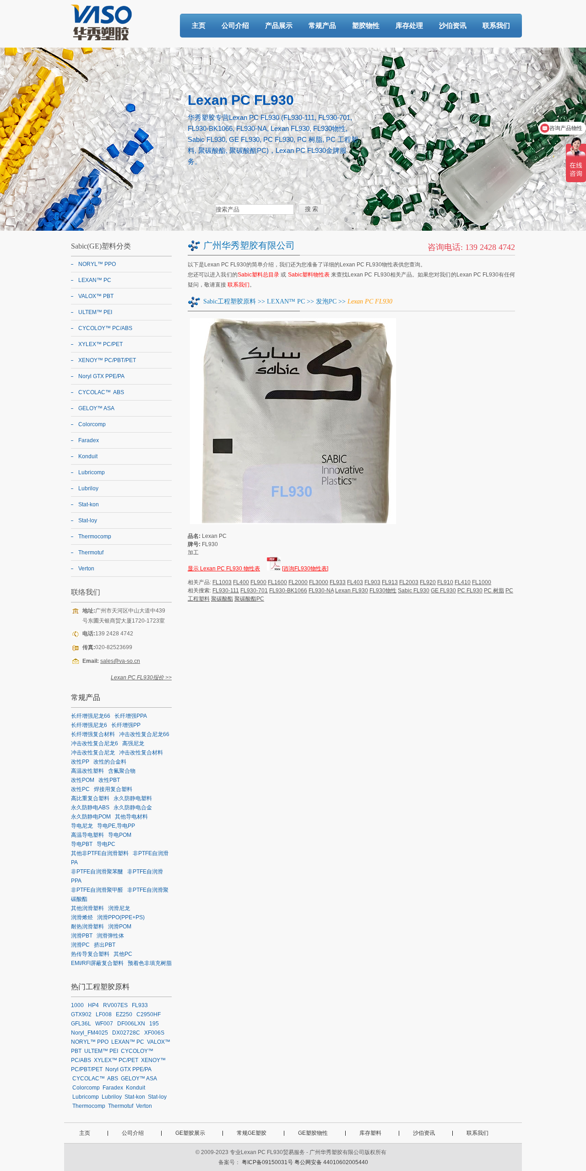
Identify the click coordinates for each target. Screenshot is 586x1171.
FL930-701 (254, 590)
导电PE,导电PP (116, 826)
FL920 (428, 582)
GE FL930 (443, 590)
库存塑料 (370, 1133)
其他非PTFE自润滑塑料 (100, 853)
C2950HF (148, 1014)
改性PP (80, 762)
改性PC (80, 789)
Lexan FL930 (351, 590)
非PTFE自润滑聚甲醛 (97, 890)
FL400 (241, 582)
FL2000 (298, 582)
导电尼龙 (82, 826)
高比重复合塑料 (90, 798)
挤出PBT (104, 945)
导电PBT (81, 844)
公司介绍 (235, 25)
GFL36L (81, 1023)
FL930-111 (225, 590)
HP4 (93, 1005)
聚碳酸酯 (222, 599)
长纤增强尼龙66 (90, 716)
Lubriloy (88, 488)
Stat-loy (87, 520)
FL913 (390, 582)
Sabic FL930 (413, 590)
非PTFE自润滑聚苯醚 (97, 871)
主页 (199, 25)
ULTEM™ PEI (95, 312)
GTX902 (81, 1014)
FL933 (338, 582)
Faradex (88, 440)
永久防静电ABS (90, 807)
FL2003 (408, 582)
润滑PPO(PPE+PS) (121, 917)
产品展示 (279, 25)
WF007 (104, 1023)
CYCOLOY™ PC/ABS (105, 328)
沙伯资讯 (453, 25)
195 (154, 1023)
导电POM (119, 835)
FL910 (445, 582)
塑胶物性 (366, 25)
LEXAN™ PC (286, 301)
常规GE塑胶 (251, 1133)
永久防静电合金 (133, 807)
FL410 (463, 582)
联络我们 (85, 592)
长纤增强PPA (130, 716)
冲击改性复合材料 (141, 752)
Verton (86, 568)
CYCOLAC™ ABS (101, 392)
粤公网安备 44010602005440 (331, 1162)
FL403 (355, 582)
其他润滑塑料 (87, 908)
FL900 (258, 582)
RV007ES (115, 1005)
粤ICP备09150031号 (267, 1162)
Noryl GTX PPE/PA (101, 376)
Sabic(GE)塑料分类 (101, 246)
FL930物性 (382, 590)
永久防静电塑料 (133, 798)
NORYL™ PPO (97, 264)
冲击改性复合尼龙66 (144, 734)
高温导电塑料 (87, 835)
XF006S (154, 1033)
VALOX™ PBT (96, 296)
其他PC (123, 954)
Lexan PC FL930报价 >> (141, 677)
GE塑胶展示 (190, 1133)
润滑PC (80, 945)
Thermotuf (90, 552)
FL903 (372, 582)
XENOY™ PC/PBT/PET (107, 360)
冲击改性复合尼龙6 (94, 743)
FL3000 (318, 582)
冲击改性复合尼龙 (93, 752)
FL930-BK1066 (288, 590)
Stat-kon (88, 504)
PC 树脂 (494, 590)
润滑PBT (81, 935)
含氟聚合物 (122, 771)
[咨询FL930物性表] (305, 568)
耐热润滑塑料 (87, 926)
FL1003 (222, 582)
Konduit (88, 456)
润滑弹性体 (110, 935)
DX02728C (126, 1033)
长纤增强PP (126, 725)
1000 (77, 1005)
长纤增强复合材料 (93, 734)
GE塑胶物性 (313, 1133)
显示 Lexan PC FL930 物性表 (224, 568)
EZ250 (124, 1014)
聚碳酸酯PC (249, 599)
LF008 (104, 1014)
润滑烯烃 (82, 917)
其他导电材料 (131, 816)
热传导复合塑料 (90, 954)
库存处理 (409, 25)
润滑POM (119, 926)
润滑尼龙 (119, 908)
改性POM (82, 780)
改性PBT (109, 780)
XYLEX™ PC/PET (100, 344)
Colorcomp (92, 424)
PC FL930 (470, 590)
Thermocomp (94, 536)
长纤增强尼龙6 (89, 725)
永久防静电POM (91, 816)
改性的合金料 (109, 762)
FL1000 (481, 582)
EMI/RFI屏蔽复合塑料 (97, 963)
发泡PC (326, 301)
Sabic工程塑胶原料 (229, 301)
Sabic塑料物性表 (309, 274)
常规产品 (322, 25)
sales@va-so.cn (120, 661)
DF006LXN (131, 1023)
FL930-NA (321, 590)
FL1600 (277, 582)
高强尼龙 (133, 743)
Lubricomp (91, 472)
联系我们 (496, 25)
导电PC (106, 844)
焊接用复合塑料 (113, 789)
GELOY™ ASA (96, 408)
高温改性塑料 (87, 771)
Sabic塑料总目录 (259, 274)
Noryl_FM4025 (89, 1033)
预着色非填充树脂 (150, 963)
